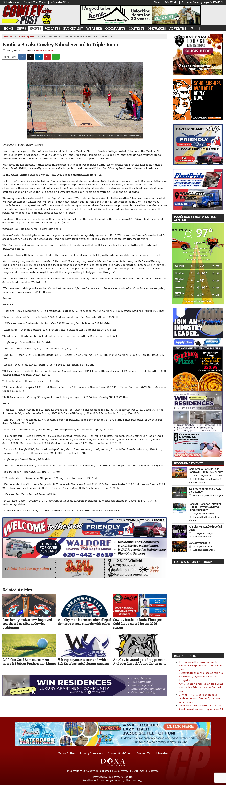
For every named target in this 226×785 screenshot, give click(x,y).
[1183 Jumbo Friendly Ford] (84, 527)
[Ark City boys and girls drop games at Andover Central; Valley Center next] (140, 645)
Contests (136, 28)
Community (115, 28)
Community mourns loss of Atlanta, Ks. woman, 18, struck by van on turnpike (201, 676)
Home (8, 28)
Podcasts (52, 28)
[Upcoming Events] (179, 475)
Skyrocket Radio (121, 776)
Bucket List (73, 28)
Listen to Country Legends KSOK (201, 2)
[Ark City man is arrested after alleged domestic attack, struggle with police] (84, 605)
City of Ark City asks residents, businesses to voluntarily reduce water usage (199, 698)
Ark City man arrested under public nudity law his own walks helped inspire (201, 687)
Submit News (11, 2)
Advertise (178, 28)
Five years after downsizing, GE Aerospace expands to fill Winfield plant (200, 665)
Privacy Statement (91, 753)
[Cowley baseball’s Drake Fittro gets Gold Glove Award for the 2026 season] (140, 605)
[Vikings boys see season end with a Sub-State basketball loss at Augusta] (84, 645)
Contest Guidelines (120, 753)
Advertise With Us (62, 2)
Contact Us (144, 753)
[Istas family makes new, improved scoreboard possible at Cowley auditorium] (29, 605)
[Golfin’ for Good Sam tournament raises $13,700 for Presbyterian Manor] (29, 645)
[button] (192, 28)
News (21, 28)
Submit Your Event (35, 2)
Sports (35, 28)
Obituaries (157, 28)
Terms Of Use (66, 753)
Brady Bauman (44, 50)
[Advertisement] (140, 15)
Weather (94, 28)
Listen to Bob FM (164, 2)
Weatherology (134, 780)
